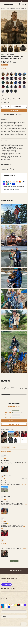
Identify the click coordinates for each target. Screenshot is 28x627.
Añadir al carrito (18, 106)
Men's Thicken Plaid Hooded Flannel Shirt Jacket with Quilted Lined (15, 8)
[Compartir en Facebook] (10, 169)
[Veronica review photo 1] (4, 533)
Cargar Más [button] (14, 561)
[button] (25, 4)
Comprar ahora (14, 110)
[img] (4, 458)
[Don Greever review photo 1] (4, 511)
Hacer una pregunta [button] (14, 424)
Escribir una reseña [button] (14, 420)
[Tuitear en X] (7, 169)
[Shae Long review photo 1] (4, 553)
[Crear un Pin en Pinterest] (13, 169)
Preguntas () (14, 447)
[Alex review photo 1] (4, 469)
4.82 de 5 (17, 406)
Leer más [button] (21, 463)
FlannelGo (3, 54)
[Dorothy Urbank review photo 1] (4, 489)
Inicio (2, 8)
